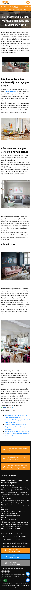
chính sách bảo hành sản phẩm (12, 540)
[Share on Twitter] (6, 407)
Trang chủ (12, 14)
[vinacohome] (5, 571)
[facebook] (28, 580)
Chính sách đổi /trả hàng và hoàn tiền (14, 546)
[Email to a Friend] (8, 407)
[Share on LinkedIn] (12, 407)
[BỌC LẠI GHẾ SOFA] (5, 2)
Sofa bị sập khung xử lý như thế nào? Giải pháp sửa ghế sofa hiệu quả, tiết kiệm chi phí (16, 427)
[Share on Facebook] (4, 407)
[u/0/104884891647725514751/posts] (8, 571)
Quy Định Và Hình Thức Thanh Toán (13, 534)
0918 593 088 (14, 550)
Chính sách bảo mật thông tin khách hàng (15, 537)
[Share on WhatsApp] (2, 407)
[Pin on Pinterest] (10, 407)
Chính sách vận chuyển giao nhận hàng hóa (15, 543)
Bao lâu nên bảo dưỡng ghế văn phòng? (17, 431)
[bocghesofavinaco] (2, 571)
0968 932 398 (14, 557)
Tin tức (18, 14)
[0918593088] (28, 574)
